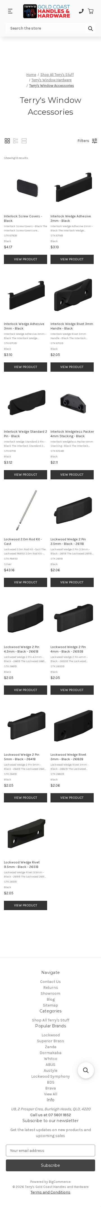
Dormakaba (50, 1052)
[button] (7, 140)
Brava (50, 1088)
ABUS (50, 1064)
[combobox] (46, 28)
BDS (50, 1082)
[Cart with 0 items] (90, 11)
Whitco (50, 1058)
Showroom (50, 993)
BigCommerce (60, 1182)
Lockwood (51, 1035)
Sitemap (50, 1005)
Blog (51, 999)
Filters (83, 140)
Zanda (50, 1046)
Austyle (50, 1070)
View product (25, 259)
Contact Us (50, 981)
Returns (50, 987)
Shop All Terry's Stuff (50, 1020)
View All (50, 1094)
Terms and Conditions (50, 1192)
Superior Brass (50, 1041)
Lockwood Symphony (50, 1076)
